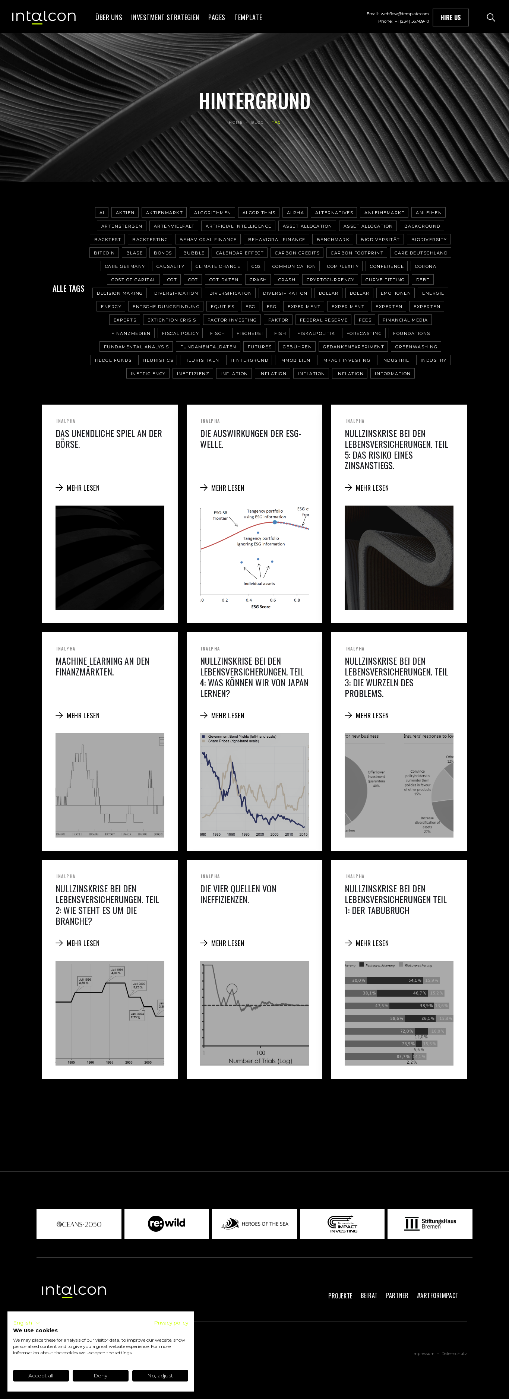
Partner (397, 1295)
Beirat (369, 1295)
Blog (257, 122)
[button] (165, 17)
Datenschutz (454, 1353)
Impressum (423, 1353)
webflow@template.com (405, 13)
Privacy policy (171, 1323)
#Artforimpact (438, 1295)
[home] (44, 17)
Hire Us (450, 17)
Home (236, 122)
